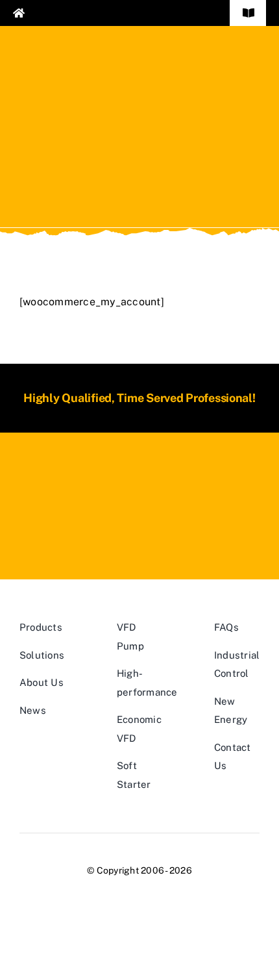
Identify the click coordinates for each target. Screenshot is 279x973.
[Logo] (139, 476)
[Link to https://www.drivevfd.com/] (71, 13)
